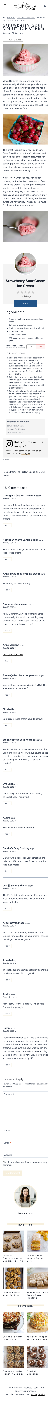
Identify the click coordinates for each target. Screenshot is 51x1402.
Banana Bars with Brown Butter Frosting (37, 1295)
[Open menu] (5, 5)
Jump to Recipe (14, 40)
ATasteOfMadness (13, 922)
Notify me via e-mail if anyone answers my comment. (25, 1163)
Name (8, 1130)
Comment (10, 1094)
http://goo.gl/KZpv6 (13, 654)
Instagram (25, 453)
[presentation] (13, 1241)
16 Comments (17, 33)
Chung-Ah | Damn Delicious (19, 495)
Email (7, 1143)
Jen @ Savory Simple (15, 885)
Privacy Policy (38, 1394)
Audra (7, 33)
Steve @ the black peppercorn (20, 675)
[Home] (4, 17)
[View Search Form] (45, 6)
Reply (7, 525)
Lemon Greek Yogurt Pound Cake (35, 1258)
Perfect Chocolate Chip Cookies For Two (13, 1258)
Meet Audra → (25, 1213)
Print (25, 303)
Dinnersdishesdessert (16, 604)
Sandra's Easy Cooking (16, 848)
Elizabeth (8, 709)
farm (19, 91)
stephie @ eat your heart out (20, 739)
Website (8, 1155)
